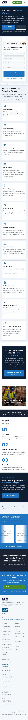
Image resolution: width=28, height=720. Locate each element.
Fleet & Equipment (19, 636)
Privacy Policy (9, 716)
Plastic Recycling (6, 636)
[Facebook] (2, 613)
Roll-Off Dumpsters (7, 642)
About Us (17, 626)
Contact (17, 649)
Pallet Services (5, 634)
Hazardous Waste (6, 644)
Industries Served (19, 633)
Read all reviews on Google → (14, 546)
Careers (17, 646)
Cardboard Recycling (7, 629)
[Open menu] (24, 2)
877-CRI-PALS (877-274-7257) (15, 78)
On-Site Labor (5, 647)
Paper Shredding (6, 631)
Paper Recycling (6, 626)
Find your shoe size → (10, 495)
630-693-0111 (6, 682)
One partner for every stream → (14, 373)
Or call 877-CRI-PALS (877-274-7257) (14, 591)
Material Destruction (7, 649)
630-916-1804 (6, 687)
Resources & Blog (19, 644)
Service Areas (18, 639)
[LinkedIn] (5, 613)
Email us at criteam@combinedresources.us (13, 619)
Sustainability (18, 641)
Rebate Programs (6, 662)
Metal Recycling (6, 639)
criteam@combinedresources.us (10, 705)
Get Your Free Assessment (14, 587)
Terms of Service (18, 716)
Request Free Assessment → (14, 74)
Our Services (21, 27)
